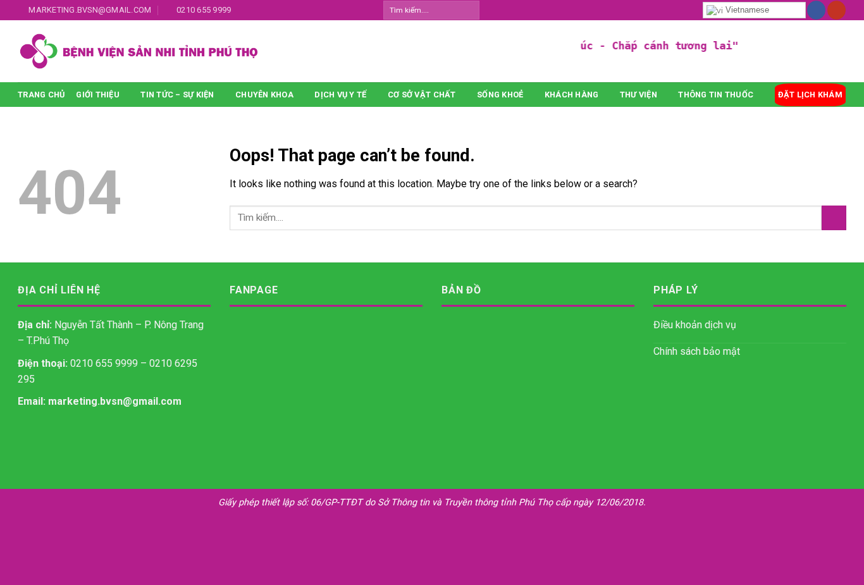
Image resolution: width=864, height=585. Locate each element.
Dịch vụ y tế (340, 94)
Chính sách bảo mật (696, 351)
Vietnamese (746, 10)
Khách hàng (572, 94)
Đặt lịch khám (810, 94)
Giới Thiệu (98, 94)
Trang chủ (41, 94)
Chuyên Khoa (264, 94)
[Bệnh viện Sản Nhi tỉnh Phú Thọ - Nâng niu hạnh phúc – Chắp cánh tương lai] (239, 51)
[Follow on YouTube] (836, 10)
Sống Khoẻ (500, 94)
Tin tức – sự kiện (177, 94)
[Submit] (469, 10)
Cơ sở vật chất (422, 94)
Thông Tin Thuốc (715, 94)
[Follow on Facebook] (816, 10)
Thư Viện (638, 94)
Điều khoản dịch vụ (694, 325)
